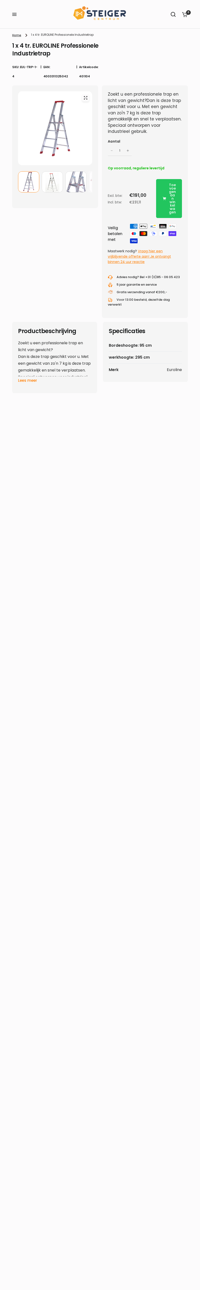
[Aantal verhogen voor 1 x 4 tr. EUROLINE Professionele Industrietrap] (128, 150)
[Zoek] (173, 14)
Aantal (114, 141)
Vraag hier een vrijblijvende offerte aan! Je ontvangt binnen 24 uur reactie (139, 256)
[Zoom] (85, 97)
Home (16, 35)
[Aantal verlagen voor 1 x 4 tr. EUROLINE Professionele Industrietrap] (112, 150)
